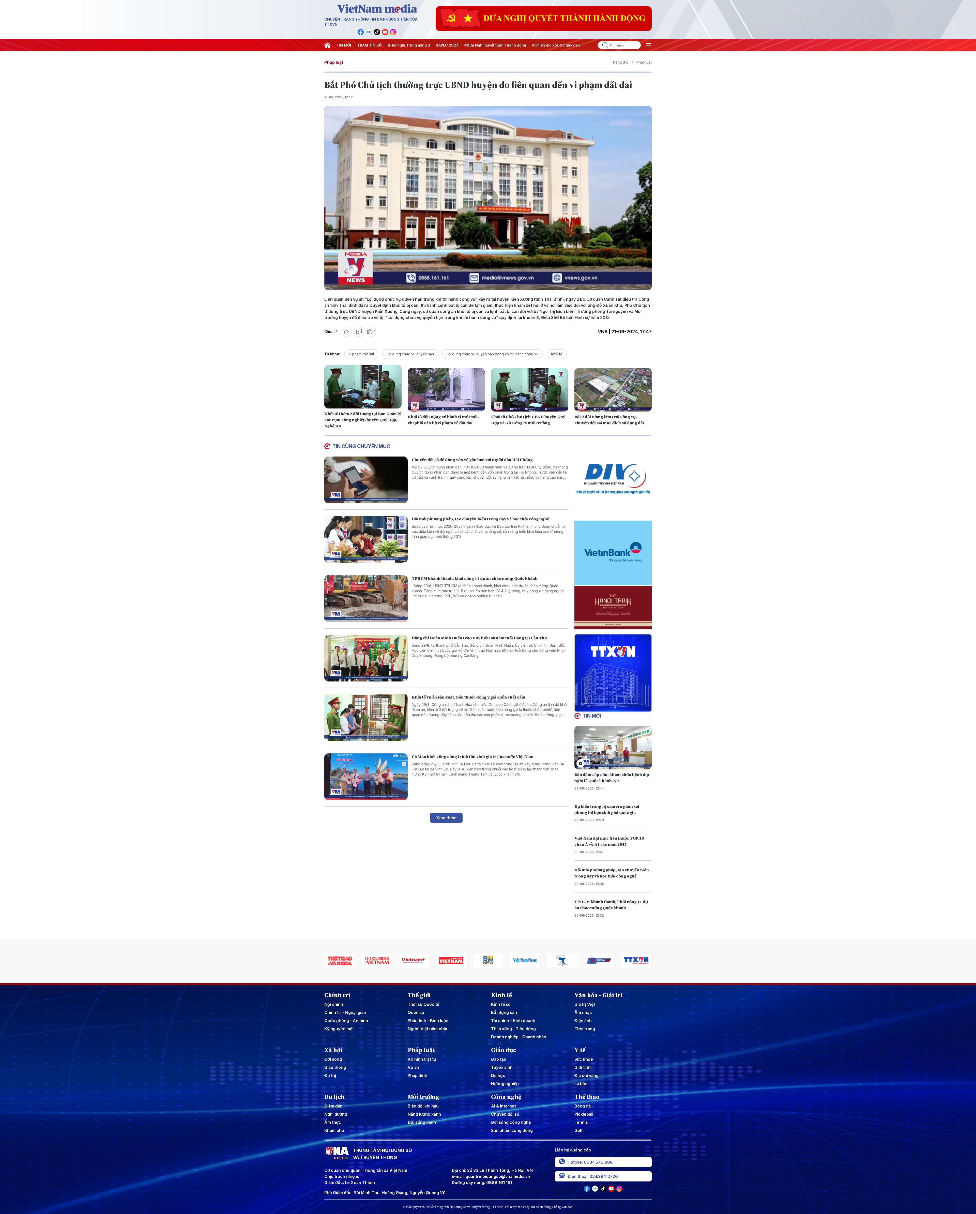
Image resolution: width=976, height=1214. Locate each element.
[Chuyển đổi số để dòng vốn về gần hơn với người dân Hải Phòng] (366, 480)
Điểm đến (333, 1106)
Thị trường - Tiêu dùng (513, 1028)
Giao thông (335, 1067)
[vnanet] (562, 961)
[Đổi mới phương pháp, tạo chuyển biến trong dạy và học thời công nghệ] (366, 539)
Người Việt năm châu (428, 1028)
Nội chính (333, 1004)
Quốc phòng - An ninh (346, 1020)
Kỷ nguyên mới (339, 1028)
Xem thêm (446, 817)
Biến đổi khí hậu (423, 1106)
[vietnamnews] (450, 961)
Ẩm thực (332, 1122)
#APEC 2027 (447, 45)
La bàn (580, 1083)
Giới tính (582, 1067)
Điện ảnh (583, 1020)
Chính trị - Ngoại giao (345, 1012)
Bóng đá (582, 1106)
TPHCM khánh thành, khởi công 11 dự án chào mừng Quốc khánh (475, 578)
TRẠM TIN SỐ (369, 45)
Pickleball (583, 1114)
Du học (498, 1075)
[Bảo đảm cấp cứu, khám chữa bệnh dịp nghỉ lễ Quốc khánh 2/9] (613, 747)
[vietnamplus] (339, 961)
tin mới (592, 716)
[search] (603, 45)
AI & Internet (503, 1106)
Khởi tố (556, 354)
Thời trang (584, 1028)
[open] (648, 45)
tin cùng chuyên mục (361, 446)
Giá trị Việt (584, 1004)
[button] (611, 707)
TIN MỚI (344, 45)
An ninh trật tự (422, 1059)
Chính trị (337, 995)
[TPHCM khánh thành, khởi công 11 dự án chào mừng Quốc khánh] (366, 598)
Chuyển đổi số (505, 1114)
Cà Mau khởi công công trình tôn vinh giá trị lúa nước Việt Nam (472, 756)
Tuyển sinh (502, 1067)
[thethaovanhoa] (636, 961)
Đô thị (330, 1075)
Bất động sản (504, 1012)
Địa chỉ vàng (586, 1075)
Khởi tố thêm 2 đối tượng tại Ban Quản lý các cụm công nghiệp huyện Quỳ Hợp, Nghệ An (362, 420)
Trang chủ (620, 62)
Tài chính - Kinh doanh (513, 1020)
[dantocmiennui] (488, 961)
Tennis (581, 1122)
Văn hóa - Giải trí (598, 995)
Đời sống (333, 1059)
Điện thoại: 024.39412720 (593, 1176)
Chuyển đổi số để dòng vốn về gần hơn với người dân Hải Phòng (472, 459)
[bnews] (414, 961)
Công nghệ (506, 1097)
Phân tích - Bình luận (428, 1020)
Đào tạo (498, 1059)
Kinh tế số (501, 1004)
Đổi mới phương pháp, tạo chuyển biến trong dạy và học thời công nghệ (480, 519)
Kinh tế (501, 995)
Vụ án (413, 1067)
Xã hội (333, 1050)
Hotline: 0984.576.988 (590, 1162)
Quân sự (416, 1012)
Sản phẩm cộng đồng (512, 1130)
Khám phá (334, 1130)
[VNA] (361, 32)
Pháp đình (417, 1075)
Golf (578, 1130)
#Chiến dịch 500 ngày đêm (556, 45)
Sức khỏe (583, 1059)
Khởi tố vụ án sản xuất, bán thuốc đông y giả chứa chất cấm (468, 697)
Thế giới (419, 995)
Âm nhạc (583, 1012)
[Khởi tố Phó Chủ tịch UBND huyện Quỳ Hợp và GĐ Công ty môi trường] (529, 390)
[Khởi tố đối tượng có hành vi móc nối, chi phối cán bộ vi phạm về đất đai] (446, 390)
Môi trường (423, 1097)
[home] (327, 45)
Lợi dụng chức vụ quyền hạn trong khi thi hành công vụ (492, 354)
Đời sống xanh (422, 1122)
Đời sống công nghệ (511, 1122)
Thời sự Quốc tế (423, 1004)
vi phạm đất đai (361, 354)
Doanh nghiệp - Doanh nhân (518, 1036)
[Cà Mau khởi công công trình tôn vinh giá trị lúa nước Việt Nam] (366, 776)
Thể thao (587, 1097)
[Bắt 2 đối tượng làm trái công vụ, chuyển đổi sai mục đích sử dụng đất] (613, 390)
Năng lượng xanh (424, 1114)
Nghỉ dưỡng (335, 1114)
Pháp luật (333, 62)
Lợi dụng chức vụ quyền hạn (410, 354)
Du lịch (334, 1097)
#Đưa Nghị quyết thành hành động (495, 45)
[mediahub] (525, 961)
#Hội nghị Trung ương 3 (409, 45)
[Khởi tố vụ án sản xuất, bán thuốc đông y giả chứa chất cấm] (366, 717)
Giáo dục (503, 1050)
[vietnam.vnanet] (376, 961)
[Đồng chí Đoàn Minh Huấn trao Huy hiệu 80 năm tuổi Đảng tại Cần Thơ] (366, 658)
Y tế (579, 1050)
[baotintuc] (599, 961)
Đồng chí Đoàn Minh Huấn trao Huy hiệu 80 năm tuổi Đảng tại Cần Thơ (479, 638)
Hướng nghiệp (505, 1083)
